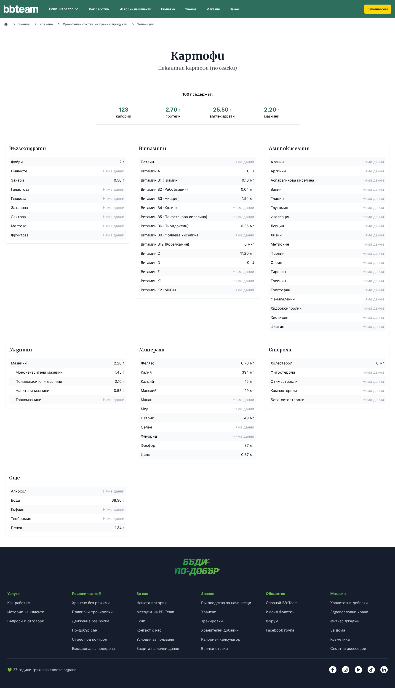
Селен (146, 427)
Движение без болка (90, 621)
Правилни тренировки (92, 612)
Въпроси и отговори (25, 621)
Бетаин (147, 162)
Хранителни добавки (220, 630)
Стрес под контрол (89, 639)
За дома (337, 630)
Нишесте (19, 171)
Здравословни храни (349, 612)
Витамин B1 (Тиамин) (160, 180)
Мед (144, 409)
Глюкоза (18, 198)
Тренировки (212, 621)
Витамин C (150, 253)
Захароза (19, 207)
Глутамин (279, 207)
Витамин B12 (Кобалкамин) (165, 244)
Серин (276, 262)
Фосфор (148, 445)
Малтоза (18, 226)
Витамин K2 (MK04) (158, 290)
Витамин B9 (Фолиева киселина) (170, 235)
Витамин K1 (151, 280)
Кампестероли (284, 390)
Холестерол (281, 363)
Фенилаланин (283, 299)
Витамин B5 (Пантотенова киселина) (174, 216)
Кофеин (17, 509)
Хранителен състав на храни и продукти (95, 24)
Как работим (99, 9)
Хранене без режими (91, 602)
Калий (146, 372)
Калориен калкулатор (220, 639)
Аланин (277, 162)
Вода (15, 500)
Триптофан (280, 290)
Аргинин (278, 171)
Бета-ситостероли (287, 399)
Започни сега (377, 9)
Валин (276, 189)
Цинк (145, 454)
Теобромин (21, 518)
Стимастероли (284, 381)
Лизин (276, 235)
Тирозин (278, 271)
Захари (17, 180)
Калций (147, 381)
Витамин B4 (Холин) (159, 207)
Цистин (277, 326)
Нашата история (151, 602)
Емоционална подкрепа (93, 648)
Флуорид (149, 436)
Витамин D (150, 262)
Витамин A (150, 171)
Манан (146, 399)
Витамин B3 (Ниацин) (160, 198)
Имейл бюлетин (280, 612)
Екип (140, 621)
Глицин (277, 198)
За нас (235, 9)
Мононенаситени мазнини (39, 372)
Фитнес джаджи (345, 621)
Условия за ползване (155, 639)
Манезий (149, 390)
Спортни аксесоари (348, 648)
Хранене (46, 24)
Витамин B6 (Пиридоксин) (165, 226)
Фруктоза (20, 235)
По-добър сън (84, 630)
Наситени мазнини (32, 390)
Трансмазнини (28, 399)
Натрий (147, 418)
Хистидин (279, 317)
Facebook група (280, 630)
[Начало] (6, 24)
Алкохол (18, 491)
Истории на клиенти (135, 9)
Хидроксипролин (286, 308)
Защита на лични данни (157, 648)
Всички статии (214, 648)
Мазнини (19, 363)
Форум (272, 621)
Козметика (340, 639)
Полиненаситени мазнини (39, 381)
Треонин (278, 280)
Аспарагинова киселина (292, 180)
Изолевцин (280, 216)
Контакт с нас (148, 630)
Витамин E (150, 271)
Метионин (280, 244)
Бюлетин (168, 9)
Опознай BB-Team (282, 602)
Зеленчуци (145, 24)
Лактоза (18, 216)
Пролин (277, 253)
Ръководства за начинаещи (226, 602)
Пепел (16, 527)
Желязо (148, 363)
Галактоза (20, 189)
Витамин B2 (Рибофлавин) (164, 189)
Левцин (277, 226)
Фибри (17, 162)
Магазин (213, 9)
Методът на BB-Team (155, 612)
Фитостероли (283, 372)
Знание (190, 9)
